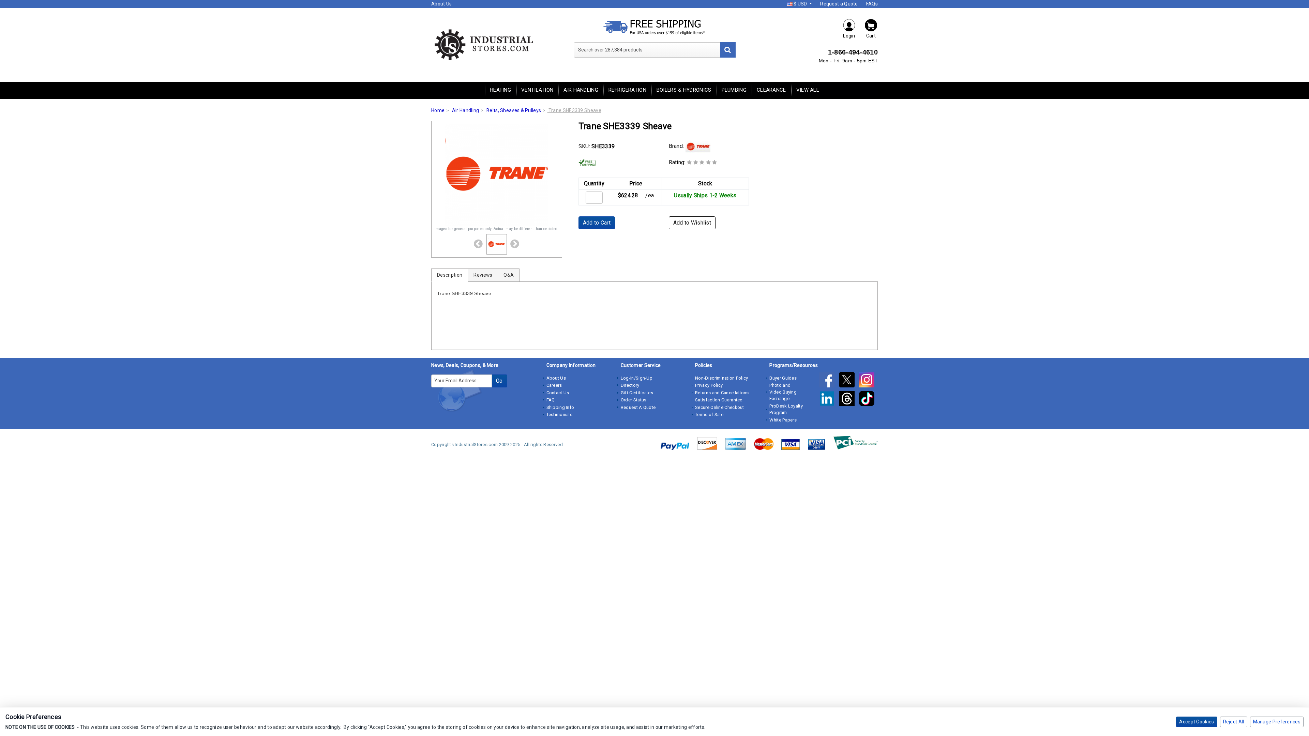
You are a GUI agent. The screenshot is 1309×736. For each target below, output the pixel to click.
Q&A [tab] (508, 275)
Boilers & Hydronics (684, 90)
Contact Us (557, 392)
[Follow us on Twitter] (849, 381)
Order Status (634, 399)
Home (438, 110)
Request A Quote (638, 407)
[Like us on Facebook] (829, 381)
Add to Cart (597, 222)
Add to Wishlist (692, 222)
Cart (871, 36)
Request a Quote (839, 3)
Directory (630, 385)
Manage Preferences (1276, 721)
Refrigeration (627, 90)
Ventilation (537, 90)
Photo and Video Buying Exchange (783, 392)
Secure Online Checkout (719, 407)
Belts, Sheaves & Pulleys (513, 110)
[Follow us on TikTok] (868, 399)
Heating (500, 90)
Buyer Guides (783, 378)
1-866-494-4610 (853, 52)
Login (849, 36)
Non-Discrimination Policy (721, 378)
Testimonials (559, 414)
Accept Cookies (1196, 721)
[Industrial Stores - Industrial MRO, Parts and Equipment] (483, 44)
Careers (554, 385)
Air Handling (580, 90)
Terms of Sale (709, 414)
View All (807, 90)
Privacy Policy (709, 385)
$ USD (800, 3)
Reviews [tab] (482, 275)
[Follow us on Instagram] (868, 381)
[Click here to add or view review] (702, 162)
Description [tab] (449, 275)
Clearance (771, 90)
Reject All (1233, 721)
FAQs (872, 3)
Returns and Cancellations (722, 392)
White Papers (783, 420)
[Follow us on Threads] (849, 399)
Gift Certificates (637, 392)
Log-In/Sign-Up (636, 378)
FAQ (550, 399)
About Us (441, 3)
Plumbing (734, 90)
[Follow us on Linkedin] (829, 399)
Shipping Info (560, 407)
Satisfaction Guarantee (718, 399)
